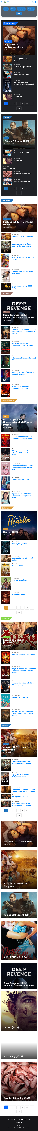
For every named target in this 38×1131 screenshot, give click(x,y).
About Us (19, 1122)
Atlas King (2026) (9, 168)
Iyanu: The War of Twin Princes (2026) (23, 258)
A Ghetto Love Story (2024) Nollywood (22, 287)
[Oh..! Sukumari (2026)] (6, 583)
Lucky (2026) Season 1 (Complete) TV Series (20, 388)
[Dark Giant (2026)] (5, 597)
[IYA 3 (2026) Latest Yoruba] (6, 796)
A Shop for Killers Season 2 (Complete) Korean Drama (22, 437)
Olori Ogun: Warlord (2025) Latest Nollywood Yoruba (22, 804)
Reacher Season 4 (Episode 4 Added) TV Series (23, 373)
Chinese (5, 618)
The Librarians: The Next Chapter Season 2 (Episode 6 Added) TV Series (24, 331)
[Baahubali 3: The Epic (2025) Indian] (6, 558)
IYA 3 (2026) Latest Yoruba (22, 797)
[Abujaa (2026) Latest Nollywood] (7, 59)
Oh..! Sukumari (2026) (20, 580)
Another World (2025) (20, 697)
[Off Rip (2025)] (7, 97)
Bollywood (6, 508)
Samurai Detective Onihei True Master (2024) (23, 684)
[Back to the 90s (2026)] (7, 181)
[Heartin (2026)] (19, 525)
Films (12, 9)
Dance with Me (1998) (21, 74)
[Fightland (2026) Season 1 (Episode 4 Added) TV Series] (5, 347)
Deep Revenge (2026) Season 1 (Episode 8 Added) (24, 83)
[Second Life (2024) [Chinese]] (19, 636)
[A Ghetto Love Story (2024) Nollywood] (6, 286)
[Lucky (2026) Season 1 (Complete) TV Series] (5, 390)
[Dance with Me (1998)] (7, 74)
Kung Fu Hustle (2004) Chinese (23, 654)
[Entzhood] (7, 2)
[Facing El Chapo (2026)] (7, 67)
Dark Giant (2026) (19, 594)
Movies (6, 117)
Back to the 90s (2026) (22, 181)
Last (19, 108)
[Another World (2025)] (5, 700)
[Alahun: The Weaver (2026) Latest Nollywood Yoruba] (6, 247)
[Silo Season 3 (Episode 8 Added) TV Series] (5, 361)
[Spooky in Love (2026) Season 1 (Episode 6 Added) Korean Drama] (5, 497)
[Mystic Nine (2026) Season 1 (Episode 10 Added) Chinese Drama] (5, 715)
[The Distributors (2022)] (5, 483)
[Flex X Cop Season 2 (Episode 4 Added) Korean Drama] (19, 418)
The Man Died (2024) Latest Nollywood (22, 273)
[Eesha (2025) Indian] (5, 547)
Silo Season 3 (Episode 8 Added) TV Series (24, 359)
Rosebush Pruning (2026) (23, 174)
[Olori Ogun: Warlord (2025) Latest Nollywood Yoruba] (6, 804)
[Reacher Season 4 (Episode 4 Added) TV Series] (5, 375)
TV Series (31, 9)
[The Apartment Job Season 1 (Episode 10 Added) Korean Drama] (5, 454)
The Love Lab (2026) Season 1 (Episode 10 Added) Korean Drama (23, 467)
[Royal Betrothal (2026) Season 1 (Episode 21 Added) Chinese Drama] (5, 672)
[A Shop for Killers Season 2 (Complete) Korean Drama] (5, 440)
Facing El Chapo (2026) (22, 67)
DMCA (19, 1125)
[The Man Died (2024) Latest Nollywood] (5, 275)
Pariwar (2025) (18, 566)
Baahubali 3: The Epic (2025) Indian (22, 559)
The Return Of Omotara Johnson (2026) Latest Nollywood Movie (24, 790)
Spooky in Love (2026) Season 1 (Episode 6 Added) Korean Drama (23, 496)
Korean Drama (8, 401)
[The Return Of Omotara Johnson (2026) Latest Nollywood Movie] (6, 789)
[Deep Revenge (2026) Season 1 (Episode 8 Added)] (7, 85)
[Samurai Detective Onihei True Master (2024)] (5, 686)
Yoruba (19, 13)
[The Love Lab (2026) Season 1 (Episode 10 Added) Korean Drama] (5, 468)
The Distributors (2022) (21, 479)
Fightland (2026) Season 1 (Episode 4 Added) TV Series (22, 345)
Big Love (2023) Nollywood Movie (18, 843)
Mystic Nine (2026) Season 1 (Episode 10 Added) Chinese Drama (22, 714)
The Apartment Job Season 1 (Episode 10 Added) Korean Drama (22, 453)
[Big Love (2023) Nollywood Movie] (19, 40)
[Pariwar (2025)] (5, 569)
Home (6, 9)
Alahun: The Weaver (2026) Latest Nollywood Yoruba (22, 245)
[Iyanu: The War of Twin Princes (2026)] (5, 260)
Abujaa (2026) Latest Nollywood (21, 60)
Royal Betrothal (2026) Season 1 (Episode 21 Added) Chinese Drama (24, 671)
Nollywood (21, 9)
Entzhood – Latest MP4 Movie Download (19, 1128)
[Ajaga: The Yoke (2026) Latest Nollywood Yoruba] (5, 778)
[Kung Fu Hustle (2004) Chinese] (5, 657)
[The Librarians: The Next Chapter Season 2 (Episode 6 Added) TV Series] (5, 332)
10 (22, 103)
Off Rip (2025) (19, 97)
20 (27, 103)
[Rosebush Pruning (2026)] (7, 174)
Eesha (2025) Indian (19, 544)
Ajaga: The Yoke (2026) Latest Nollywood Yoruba (23, 776)
